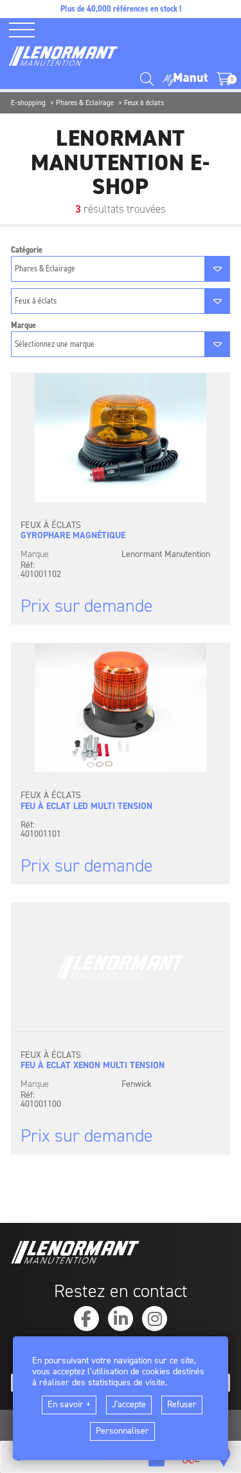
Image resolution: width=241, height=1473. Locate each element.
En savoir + (69, 1404)
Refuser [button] (182, 1404)
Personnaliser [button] (122, 1431)
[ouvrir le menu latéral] (26, 30)
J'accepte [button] (129, 1404)
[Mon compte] (185, 79)
